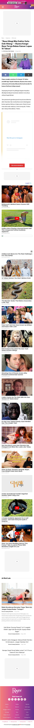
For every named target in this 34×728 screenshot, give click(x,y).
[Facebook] (9, 699)
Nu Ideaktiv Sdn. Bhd (15, 724)
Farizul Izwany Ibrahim (7, 611)
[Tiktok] (18, 699)
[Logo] (17, 6)
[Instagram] (12, 699)
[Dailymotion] (25, 699)
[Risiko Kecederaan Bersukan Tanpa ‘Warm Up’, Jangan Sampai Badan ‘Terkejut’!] (17, 594)
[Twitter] (15, 699)
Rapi (3, 38)
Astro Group (28, 724)
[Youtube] (22, 699)
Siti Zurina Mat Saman (8, 51)
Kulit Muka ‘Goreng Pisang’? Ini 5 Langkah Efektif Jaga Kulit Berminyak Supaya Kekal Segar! (17, 629)
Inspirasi (8, 38)
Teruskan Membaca (17, 165)
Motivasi (14, 38)
